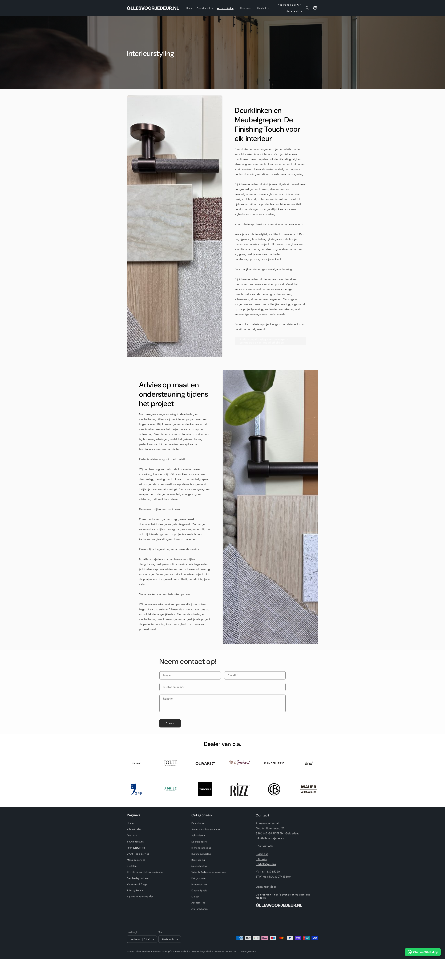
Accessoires (198, 902)
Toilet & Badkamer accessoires (208, 872)
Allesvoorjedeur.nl (144, 951)
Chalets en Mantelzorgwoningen (145, 872)
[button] (205, 8)
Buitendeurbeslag (201, 853)
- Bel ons (261, 859)
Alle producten (199, 908)
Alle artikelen (134, 829)
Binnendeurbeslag (201, 847)
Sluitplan (131, 866)
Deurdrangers (199, 841)
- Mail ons (262, 853)
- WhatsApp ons (266, 864)
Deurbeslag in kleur (138, 878)
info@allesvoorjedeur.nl (270, 838)
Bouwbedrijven (135, 841)
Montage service (136, 859)
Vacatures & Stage (137, 884)
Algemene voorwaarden (140, 896)
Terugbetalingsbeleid (201, 950)
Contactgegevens (248, 950)
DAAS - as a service (138, 853)
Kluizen (195, 896)
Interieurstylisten (136, 847)
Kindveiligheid (199, 890)
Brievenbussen (199, 884)
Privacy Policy (135, 890)
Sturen (170, 723)
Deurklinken (198, 823)
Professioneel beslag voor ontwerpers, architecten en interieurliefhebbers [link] (264, 341)
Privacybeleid (181, 950)
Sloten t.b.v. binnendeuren (206, 829)
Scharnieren (198, 835)
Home (130, 823)
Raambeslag (198, 859)
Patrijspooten (198, 878)
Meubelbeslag (199, 866)
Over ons (132, 835)
